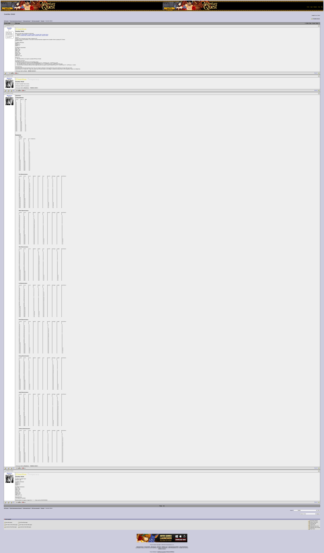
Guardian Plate (23, 35)
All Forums (6, 508)
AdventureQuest (140, 546)
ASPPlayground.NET (162, 551)
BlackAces (9, 78)
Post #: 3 (316, 468)
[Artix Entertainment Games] (16, 508)
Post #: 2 (316, 90)
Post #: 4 (316, 502)
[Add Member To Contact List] (13, 73)
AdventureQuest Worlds (173, 546)
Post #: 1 (316, 73)
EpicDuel (159, 546)
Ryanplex (9, 28)
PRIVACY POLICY (162, 548)
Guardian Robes (37, 35)
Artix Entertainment (183, 546)
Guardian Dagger (31, 34)
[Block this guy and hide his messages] (17, 73)
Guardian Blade (24, 34)
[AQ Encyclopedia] (35, 508)
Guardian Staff (38, 34)
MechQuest (153, 546)
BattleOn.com (164, 546)
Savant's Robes (45, 35)
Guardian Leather (30, 35)
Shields (42, 508)
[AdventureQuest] (26, 508)
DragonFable (147, 546)
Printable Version (316, 18)
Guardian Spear (45, 34)
